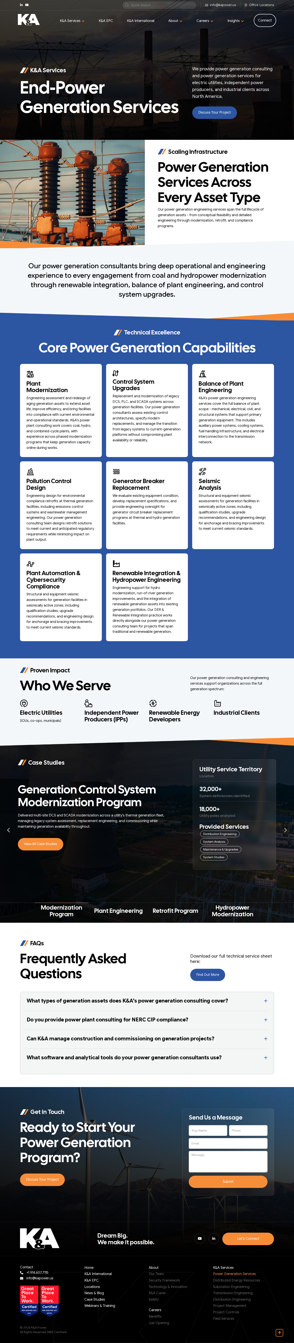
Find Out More (207, 975)
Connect (265, 20)
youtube (27, 4)
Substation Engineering (231, 1287)
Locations (92, 1287)
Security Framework (164, 1280)
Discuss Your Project (214, 112)
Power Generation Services (234, 1274)
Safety (154, 1299)
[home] (29, 20)
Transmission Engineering (233, 1293)
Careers (155, 1310)
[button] (72, 21)
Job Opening (159, 1323)
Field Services (223, 1319)
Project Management (229, 1306)
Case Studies (94, 1299)
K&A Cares (157, 1293)
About (154, 1268)
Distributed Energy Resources (236, 1280)
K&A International (140, 21)
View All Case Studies (40, 844)
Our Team (156, 1274)
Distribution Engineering (232, 1299)
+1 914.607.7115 (37, 1273)
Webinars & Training (99, 1306)
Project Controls (226, 1312)
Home (89, 1268)
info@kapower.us (39, 1278)
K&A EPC (106, 21)
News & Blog (94, 1293)
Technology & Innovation (168, 1287)
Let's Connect (248, 1239)
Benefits (155, 1316)
